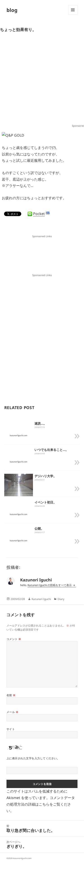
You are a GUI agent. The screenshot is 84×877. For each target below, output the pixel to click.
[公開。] (18, 540)
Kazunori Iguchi (41, 599)
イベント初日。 (45, 502)
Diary (61, 599)
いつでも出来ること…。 (51, 449)
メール (12, 712)
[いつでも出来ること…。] (18, 461)
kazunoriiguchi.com (22, 858)
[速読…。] (18, 435)
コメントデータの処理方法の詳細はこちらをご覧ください (40, 804)
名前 (11, 695)
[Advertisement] (42, 80)
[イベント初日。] (18, 514)
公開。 (39, 528)
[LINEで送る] (30, 214)
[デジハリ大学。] (18, 487)
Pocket (39, 213)
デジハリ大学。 (45, 476)
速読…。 (40, 423)
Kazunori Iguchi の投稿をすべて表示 (50, 585)
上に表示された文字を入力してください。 (33, 758)
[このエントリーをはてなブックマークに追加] (48, 213)
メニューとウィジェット (73, 14)
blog (11, 10)
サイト (10, 729)
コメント (13, 639)
